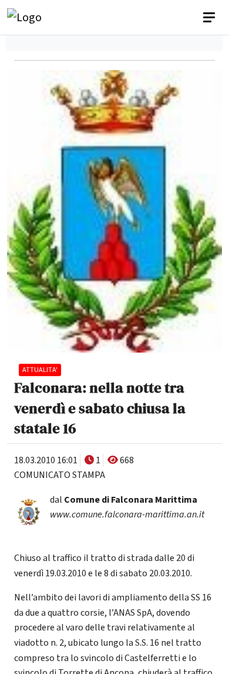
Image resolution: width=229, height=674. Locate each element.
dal (123, 499)
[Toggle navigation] (210, 17)
